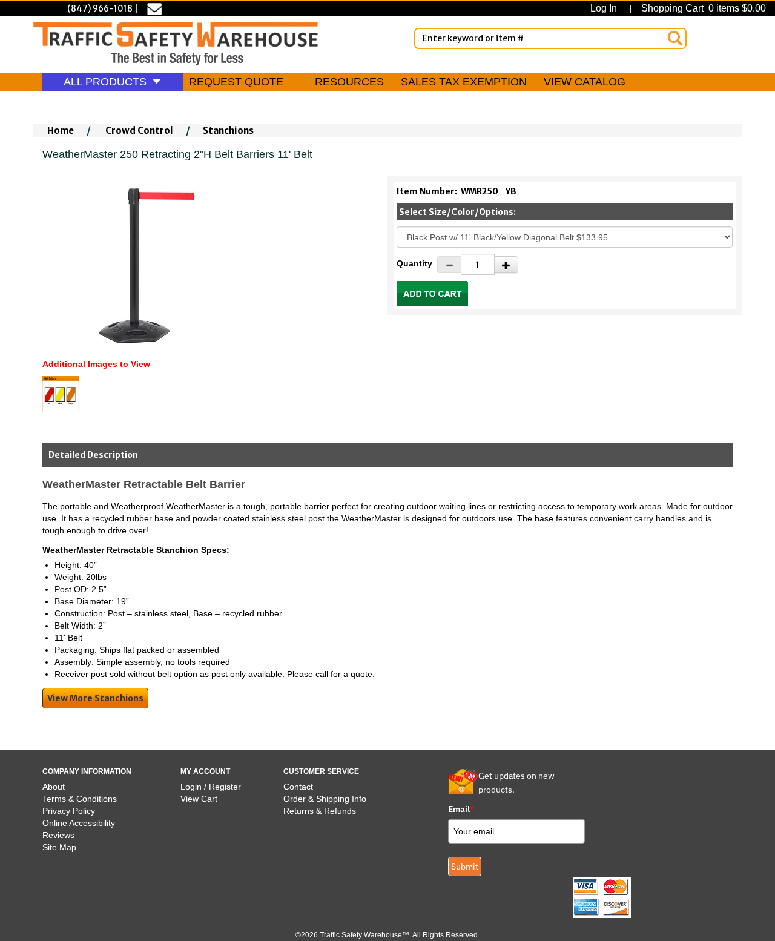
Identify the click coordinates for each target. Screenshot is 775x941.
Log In (606, 8)
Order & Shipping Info (324, 799)
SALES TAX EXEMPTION (464, 82)
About (53, 786)
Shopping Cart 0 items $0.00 (702, 8)
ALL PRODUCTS (107, 82)
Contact (298, 786)
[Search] (675, 38)
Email (461, 809)
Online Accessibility (78, 823)
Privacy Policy (68, 811)
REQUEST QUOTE (236, 82)
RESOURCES (349, 82)
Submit (464, 866)
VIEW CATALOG (584, 82)
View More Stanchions (95, 698)
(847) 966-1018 (100, 8)
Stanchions (228, 130)
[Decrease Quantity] (449, 264)
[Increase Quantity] (506, 264)
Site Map (59, 847)
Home (60, 130)
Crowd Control (139, 130)
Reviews (58, 835)
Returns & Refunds (319, 811)
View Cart (198, 799)
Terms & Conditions (79, 799)
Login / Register (210, 786)
